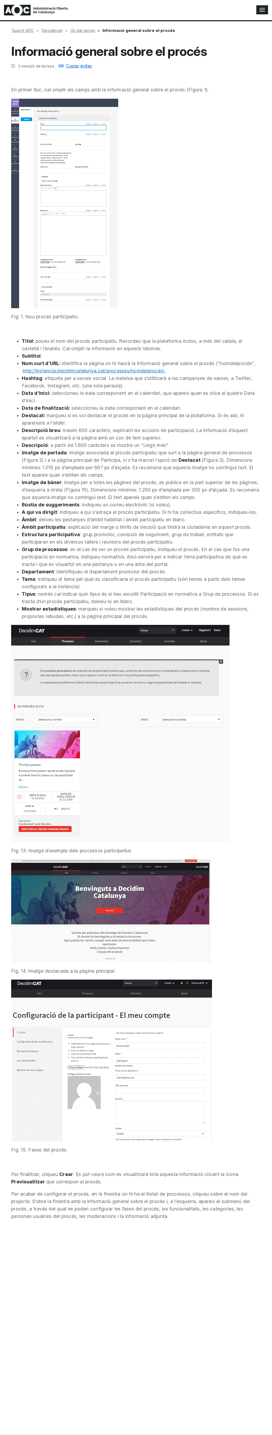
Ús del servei (83, 30)
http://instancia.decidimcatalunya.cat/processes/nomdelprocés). (94, 371)
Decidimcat (52, 30)
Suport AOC (23, 30)
